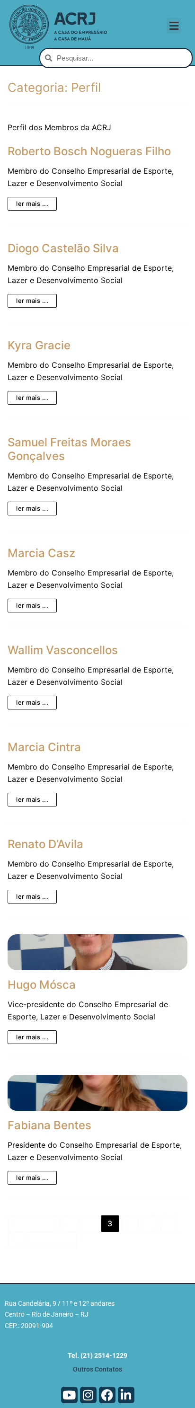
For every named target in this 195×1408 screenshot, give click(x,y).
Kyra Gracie (39, 345)
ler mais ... (32, 203)
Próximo (52, 1240)
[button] (174, 26)
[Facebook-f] (107, 1395)
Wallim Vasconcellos (63, 650)
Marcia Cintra (44, 747)
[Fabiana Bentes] (97, 1093)
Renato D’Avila (45, 844)
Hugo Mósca (42, 985)
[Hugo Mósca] (97, 952)
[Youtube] (69, 1395)
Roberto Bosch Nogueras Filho (89, 151)
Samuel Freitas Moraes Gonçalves (69, 449)
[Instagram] (88, 1395)
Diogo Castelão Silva (63, 248)
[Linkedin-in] (126, 1395)
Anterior (34, 1223)
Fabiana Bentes (49, 1125)
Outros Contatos (97, 1369)
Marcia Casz (41, 553)
